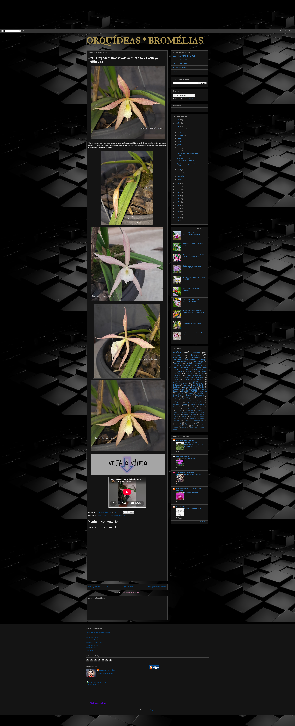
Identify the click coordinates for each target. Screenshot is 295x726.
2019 (178, 196)
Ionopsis (202, 416)
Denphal (176, 363)
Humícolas (176, 381)
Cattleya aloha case (191, 492)
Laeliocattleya (202, 371)
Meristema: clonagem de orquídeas (98, 632)
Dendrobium (185, 367)
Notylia (186, 420)
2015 (178, 208)
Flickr (175, 71)
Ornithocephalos (198, 420)
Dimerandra (186, 385)
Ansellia (175, 406)
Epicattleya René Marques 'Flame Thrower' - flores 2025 (193, 311)
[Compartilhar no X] (128, 512)
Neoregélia (176, 420)
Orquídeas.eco (91, 648)
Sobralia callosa (189, 458)
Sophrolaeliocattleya (180, 383)
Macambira (193, 418)
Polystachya (196, 381)
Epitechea (201, 414)
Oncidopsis (199, 399)
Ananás (202, 412)
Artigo (202, 387)
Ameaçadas (193, 412)
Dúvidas (197, 408)
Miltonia (202, 418)
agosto (180, 141)
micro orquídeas (182, 362)
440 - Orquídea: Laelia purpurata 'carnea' (191, 300)
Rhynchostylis (200, 424)
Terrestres (195, 355)
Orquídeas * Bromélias (107, 670)
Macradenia (200, 393)
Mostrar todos (203, 521)
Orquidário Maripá (92, 637)
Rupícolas (177, 357)
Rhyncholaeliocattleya (195, 403)
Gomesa (200, 373)
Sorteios (201, 426)
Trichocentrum (198, 383)
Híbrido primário (119, 515)
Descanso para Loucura (185, 440)
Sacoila (194, 426)
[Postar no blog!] (126, 512)
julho (179, 145)
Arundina (184, 406)
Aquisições (176, 397)
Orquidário (176, 401)
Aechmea (203, 391)
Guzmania (178, 410)
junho (180, 148)
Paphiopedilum (188, 401)
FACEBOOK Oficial (180, 67)
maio (180, 151)
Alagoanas (195, 353)
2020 (178, 193)
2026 (178, 120)
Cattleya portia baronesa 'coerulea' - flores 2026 (192, 267)
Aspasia (175, 389)
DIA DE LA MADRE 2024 (192, 508)
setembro (181, 138)
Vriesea (202, 427)
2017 (178, 202)
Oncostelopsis (189, 410)
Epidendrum (196, 358)
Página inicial (127, 587)
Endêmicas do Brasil (181, 365)
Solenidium (188, 395)
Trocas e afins (193, 427)
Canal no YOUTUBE (180, 60)
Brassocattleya (102, 515)
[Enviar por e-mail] (124, 512)
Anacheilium (198, 369)
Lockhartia (183, 418)
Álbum (179, 373)
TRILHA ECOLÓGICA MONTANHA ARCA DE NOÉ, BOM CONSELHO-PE (194, 444)
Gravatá (204, 408)
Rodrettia (175, 426)
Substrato (175, 427)
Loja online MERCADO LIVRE (184, 56)
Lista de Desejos (198, 385)
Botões (202, 406)
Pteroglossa (200, 401)
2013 (178, 215)
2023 (178, 183)
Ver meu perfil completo (105, 673)
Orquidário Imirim (92, 635)
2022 (178, 186)
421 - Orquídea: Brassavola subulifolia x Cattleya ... (187, 160)
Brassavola (200, 377)
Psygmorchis (203, 422)
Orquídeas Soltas (182, 456)
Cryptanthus (176, 408)
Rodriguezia (177, 371)
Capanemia (176, 414)
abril (179, 170)
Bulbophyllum (179, 393)
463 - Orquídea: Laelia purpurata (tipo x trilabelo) (192, 233)
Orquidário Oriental (92, 640)
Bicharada (176, 385)
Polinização (193, 422)
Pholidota (175, 412)
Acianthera (176, 375)
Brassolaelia (188, 379)
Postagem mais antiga (157, 587)
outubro (181, 135)
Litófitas (185, 387)
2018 (178, 199)
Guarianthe (176, 387)
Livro (183, 389)
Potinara (189, 371)
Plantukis (89, 650)
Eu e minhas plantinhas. (185, 473)
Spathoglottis (199, 395)
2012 (178, 218)
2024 (178, 126)
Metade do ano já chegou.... (193, 474)
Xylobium (201, 405)
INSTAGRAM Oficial (180, 64)
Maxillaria (194, 387)
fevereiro (181, 176)
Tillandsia (189, 373)
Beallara (193, 406)
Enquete (193, 414)
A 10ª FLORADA (183, 369)
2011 (178, 221)
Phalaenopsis (190, 360)
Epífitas (110, 515)
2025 (178, 123)
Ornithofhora (200, 410)
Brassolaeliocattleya (195, 375)
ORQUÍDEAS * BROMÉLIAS (145, 40)
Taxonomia (176, 405)
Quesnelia (178, 424)
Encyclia (200, 379)
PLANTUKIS (180, 507)
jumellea (175, 429)
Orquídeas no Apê (92, 645)
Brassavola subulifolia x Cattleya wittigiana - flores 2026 (194, 256)
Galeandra (201, 397)
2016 (178, 205)
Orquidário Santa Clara (94, 642)
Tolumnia (183, 427)
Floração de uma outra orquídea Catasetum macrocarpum (194, 323)
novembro (181, 132)
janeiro (180, 179)
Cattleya (176, 355)
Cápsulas (190, 393)
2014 (178, 211)
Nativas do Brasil (200, 367)
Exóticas (175, 416)
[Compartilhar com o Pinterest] (133, 512)
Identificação (192, 416)
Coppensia (185, 414)
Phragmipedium (177, 422)
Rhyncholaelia (189, 424)
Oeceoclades (187, 399)
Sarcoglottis (193, 389)
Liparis (175, 418)
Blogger (152, 710)
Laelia (175, 367)
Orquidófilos (177, 395)
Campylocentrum (189, 397)
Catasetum (177, 360)
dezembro (181, 129)
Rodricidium (185, 426)
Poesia (186, 422)
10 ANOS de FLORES (189, 391)
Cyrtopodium (177, 377)
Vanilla (193, 405)
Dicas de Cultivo (187, 408)
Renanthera (177, 403)
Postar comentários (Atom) (130, 592)
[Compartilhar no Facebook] (131, 512)
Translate (190, 98)
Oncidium (198, 365)
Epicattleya (189, 377)
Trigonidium (184, 412)
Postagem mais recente (98, 587)
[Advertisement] (17, 14)
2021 (178, 189)
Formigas (183, 416)
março (180, 173)
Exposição (203, 360)
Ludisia (175, 399)
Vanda (185, 405)
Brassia (175, 379)
